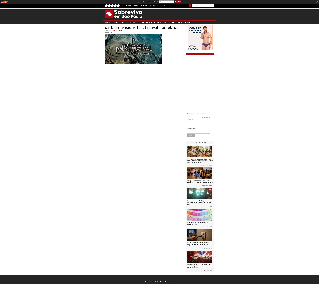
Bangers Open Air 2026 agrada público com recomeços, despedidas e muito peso (199, 202)
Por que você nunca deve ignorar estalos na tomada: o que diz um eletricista (198, 244)
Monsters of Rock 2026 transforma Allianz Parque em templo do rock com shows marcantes (199, 266)
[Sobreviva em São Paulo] (123, 14)
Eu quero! (178, 1)
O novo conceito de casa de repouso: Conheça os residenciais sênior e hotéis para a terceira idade (200, 160)
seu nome (190, 120)
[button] (159, 2)
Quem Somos (126, 6)
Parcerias (144, 6)
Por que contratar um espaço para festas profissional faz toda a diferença (200, 181)
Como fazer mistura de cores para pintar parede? (198, 223)
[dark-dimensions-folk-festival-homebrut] (145, 49)
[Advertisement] (184, 15)
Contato (162, 6)
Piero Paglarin (117, 30)
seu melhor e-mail (192, 129)
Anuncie (153, 6)
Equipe (136, 6)
